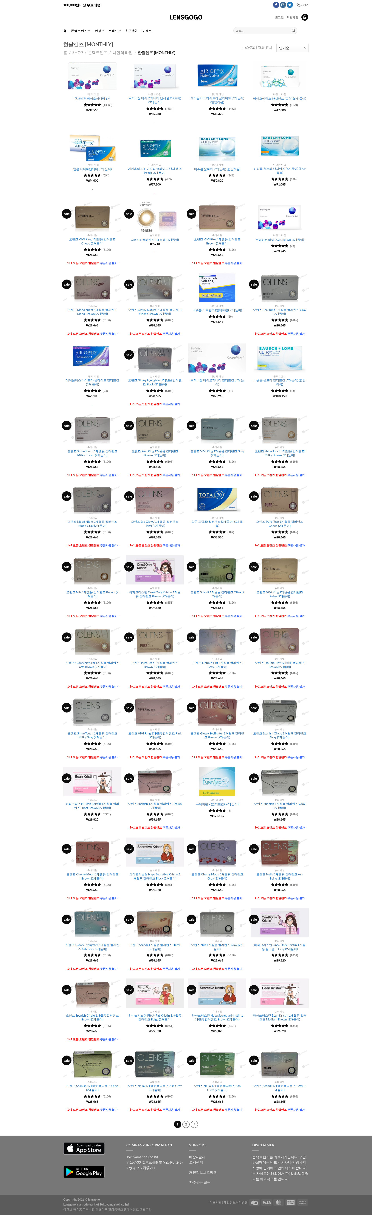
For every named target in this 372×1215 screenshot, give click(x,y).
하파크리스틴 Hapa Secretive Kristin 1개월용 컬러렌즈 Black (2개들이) (154, 876)
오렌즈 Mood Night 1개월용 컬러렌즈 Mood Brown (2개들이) (92, 312)
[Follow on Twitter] (290, 5)
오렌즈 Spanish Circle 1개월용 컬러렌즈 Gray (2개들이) (279, 735)
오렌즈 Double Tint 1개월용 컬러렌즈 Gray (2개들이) (217, 665)
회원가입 (292, 17)
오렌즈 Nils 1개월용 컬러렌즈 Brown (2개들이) (92, 594)
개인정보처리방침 (236, 1202)
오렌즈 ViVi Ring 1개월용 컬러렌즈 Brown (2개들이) (217, 241)
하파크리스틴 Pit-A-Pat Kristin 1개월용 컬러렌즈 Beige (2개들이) (155, 1017)
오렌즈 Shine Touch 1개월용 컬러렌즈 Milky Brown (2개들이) (280, 453)
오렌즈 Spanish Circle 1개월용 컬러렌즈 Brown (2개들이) (92, 1017)
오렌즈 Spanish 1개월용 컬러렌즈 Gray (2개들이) (279, 806)
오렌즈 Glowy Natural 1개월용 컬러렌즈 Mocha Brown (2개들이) (154, 312)
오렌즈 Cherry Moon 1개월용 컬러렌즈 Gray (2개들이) (217, 876)
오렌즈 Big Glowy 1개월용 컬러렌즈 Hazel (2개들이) (154, 523)
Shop (77, 52)
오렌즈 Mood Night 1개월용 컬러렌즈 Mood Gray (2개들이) (92, 523)
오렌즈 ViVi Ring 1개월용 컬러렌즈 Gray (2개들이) (217, 453)
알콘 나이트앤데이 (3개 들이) (92, 169)
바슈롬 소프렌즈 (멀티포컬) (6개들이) (217, 310)
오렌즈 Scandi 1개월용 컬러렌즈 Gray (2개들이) (279, 1088)
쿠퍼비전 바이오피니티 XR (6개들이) (280, 239)
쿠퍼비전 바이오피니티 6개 (92, 98)
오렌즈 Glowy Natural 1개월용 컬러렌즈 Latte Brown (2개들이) (92, 665)
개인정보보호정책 (203, 1172)
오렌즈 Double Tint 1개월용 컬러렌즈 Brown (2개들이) (280, 665)
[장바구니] (304, 17)
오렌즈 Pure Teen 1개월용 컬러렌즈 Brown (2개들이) (154, 665)
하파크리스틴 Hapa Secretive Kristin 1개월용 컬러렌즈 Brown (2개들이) (217, 1017)
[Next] (194, 1124)
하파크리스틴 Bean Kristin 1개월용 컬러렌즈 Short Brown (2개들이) (92, 806)
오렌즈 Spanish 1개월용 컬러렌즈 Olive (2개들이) (92, 1088)
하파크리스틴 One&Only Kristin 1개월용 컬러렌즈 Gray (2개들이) (279, 947)
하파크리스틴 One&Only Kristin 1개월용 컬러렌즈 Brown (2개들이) (154, 594)
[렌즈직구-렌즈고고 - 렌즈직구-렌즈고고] (186, 17)
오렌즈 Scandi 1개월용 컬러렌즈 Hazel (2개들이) (154, 947)
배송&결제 (197, 1157)
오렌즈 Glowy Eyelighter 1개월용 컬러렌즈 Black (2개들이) (155, 382)
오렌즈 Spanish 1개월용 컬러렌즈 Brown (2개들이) (155, 806)
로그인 (279, 17)
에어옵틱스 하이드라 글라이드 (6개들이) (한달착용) (217, 100)
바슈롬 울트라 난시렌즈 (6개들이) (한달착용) (280, 171)
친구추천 (132, 30)
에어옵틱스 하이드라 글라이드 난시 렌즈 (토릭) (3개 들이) (155, 171)
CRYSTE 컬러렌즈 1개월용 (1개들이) (155, 239)
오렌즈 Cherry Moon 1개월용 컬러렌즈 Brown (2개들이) (92, 876)
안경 (98, 30)
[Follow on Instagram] (283, 5)
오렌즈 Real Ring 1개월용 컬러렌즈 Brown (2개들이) (155, 453)
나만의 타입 (123, 52)
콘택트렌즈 (97, 52)
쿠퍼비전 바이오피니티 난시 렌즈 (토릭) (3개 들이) (155, 100)
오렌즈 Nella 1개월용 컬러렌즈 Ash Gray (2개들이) (155, 1088)
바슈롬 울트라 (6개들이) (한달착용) (217, 169)
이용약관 (215, 1202)
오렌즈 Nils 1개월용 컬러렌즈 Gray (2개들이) (217, 947)
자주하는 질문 (200, 1182)
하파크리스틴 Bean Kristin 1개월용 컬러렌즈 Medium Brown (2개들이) (279, 1017)
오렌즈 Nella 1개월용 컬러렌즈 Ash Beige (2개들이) (279, 876)
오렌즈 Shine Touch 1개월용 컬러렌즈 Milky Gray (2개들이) (92, 735)
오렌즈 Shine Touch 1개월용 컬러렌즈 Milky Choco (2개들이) (92, 453)
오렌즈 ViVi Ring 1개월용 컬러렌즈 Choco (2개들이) (92, 241)
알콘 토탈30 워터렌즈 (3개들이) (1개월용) (217, 523)
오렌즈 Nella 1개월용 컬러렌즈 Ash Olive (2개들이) (217, 1088)
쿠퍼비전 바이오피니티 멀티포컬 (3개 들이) (217, 382)
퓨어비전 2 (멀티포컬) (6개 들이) (217, 804)
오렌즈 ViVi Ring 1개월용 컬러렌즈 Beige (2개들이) (279, 594)
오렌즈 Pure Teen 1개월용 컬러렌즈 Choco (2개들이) (279, 523)
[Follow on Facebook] (276, 5)
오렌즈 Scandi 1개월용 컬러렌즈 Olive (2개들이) (217, 594)
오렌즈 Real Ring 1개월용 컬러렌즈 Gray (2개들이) (279, 312)
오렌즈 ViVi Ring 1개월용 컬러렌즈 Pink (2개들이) (154, 735)
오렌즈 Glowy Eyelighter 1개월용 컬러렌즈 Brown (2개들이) (217, 735)
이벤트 (147, 30)
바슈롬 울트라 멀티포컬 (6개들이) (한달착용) (280, 382)
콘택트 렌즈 (79, 30)
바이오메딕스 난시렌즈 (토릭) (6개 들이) (279, 98)
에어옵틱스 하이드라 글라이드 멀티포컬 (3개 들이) (92, 382)
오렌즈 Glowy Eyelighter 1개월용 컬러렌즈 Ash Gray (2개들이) (92, 947)
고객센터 (196, 1162)
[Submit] (293, 30)
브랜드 (113, 30)
